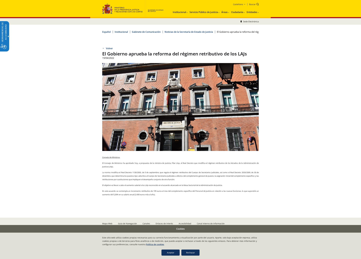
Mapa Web (107, 223)
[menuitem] (180, 11)
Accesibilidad (185, 223)
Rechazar (190, 252)
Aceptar (170, 252)
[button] (253, 4)
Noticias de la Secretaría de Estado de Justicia (189, 31)
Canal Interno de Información (211, 223)
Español (106, 31)
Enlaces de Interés (164, 223)
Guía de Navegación (127, 223)
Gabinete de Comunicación (146, 31)
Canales (146, 223)
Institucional (121, 31)
